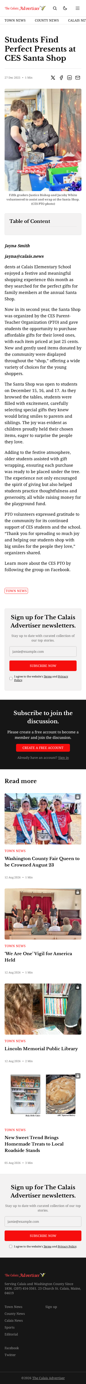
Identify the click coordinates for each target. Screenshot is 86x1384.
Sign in (63, 757)
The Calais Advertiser (48, 1378)
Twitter (10, 1355)
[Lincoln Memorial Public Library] (43, 1009)
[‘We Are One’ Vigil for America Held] (43, 914)
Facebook (12, 1348)
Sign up (51, 1307)
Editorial (11, 1334)
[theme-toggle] (65, 8)
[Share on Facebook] (61, 77)
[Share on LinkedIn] (69, 77)
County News (47, 20)
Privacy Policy (67, 1246)
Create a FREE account (43, 747)
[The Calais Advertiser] (25, 8)
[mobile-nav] (77, 8)
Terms (48, 676)
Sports (9, 1327)
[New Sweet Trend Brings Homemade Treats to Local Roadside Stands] (43, 1097)
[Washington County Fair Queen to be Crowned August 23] (43, 818)
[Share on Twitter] (53, 77)
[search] (54, 8)
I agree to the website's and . (41, 678)
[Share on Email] (77, 77)
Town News (15, 20)
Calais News (14, 1320)
